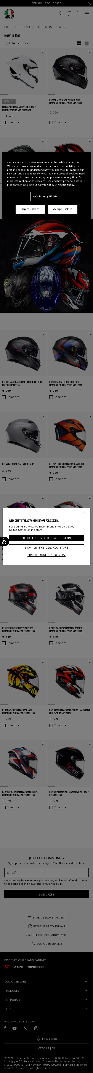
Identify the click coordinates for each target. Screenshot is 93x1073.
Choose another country (46, 555)
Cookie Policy (46, 184)
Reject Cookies (30, 208)
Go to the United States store (46, 538)
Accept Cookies (62, 208)
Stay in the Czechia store (46, 547)
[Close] (84, 513)
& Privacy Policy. (65, 184)
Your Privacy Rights (45, 196)
